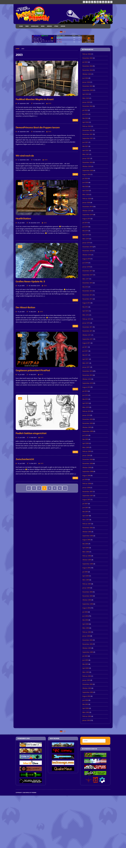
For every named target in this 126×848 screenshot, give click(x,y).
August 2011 (86, 343)
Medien (49, 26)
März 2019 (85, 239)
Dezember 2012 (87, 295)
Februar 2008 (86, 483)
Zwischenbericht (25, 459)
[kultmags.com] (63, 764)
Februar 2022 (86, 126)
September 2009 (87, 431)
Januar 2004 (86, 636)
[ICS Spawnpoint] (95, 756)
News (42, 26)
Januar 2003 (86, 680)
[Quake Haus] (63, 770)
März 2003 (85, 672)
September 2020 (87, 170)
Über (27, 26)
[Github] (111, 2)
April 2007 (85, 516)
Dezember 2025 (87, 58)
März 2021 (85, 154)
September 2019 (87, 215)
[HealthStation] (47, 214)
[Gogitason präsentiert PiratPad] (47, 366)
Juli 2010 (85, 391)
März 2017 (85, 279)
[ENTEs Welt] (31, 746)
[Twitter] (92, 2)
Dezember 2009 (87, 419)
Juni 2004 (85, 616)
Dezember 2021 (87, 130)
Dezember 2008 (87, 459)
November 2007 (87, 491)
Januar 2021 (86, 158)
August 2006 (86, 540)
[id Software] (95, 782)
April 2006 (85, 548)
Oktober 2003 (86, 648)
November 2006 (87, 528)
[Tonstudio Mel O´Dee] (31, 764)
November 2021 (87, 134)
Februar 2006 (86, 556)
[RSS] (84, 2)
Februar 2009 (86, 451)
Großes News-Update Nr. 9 (30, 281)
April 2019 (85, 235)
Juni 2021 (85, 142)
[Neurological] (31, 782)
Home (21, 26)
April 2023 (85, 94)
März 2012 (85, 315)
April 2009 (85, 443)
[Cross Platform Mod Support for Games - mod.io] (102, 782)
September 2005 (87, 564)
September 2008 (87, 471)
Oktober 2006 (86, 532)
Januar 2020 (86, 202)
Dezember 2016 (87, 283)
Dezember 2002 (87, 684)
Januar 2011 (86, 367)
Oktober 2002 (86, 688)
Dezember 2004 (87, 592)
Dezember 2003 (87, 640)
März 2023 (85, 98)
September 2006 (87, 536)
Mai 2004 (85, 620)
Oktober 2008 (86, 467)
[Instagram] (89, 2)
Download (34, 26)
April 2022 (85, 122)
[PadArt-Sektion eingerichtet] (47, 429)
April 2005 (85, 576)
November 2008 (87, 463)
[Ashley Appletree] (31, 752)
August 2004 (86, 608)
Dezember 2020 (87, 162)
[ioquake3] (89, 782)
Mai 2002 (85, 704)
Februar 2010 (86, 411)
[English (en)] (64, 32)
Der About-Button (25, 307)
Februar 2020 (86, 199)
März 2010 (85, 407)
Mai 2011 (85, 355)
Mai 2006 (85, 544)
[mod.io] (106, 2)
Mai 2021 (85, 146)
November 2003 (87, 644)
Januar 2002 (86, 720)
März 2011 (85, 363)
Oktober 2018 (86, 255)
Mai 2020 (85, 186)
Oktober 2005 (86, 560)
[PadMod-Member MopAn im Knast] (47, 95)
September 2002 (87, 692)
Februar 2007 (86, 524)
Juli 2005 (85, 572)
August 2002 (86, 696)
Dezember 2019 (87, 207)
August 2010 (86, 387)
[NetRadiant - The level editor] (95, 762)
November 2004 (87, 596)
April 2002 (85, 708)
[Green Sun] (31, 776)
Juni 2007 (85, 508)
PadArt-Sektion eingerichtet (31, 433)
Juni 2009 (85, 435)
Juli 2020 (85, 178)
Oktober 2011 (86, 335)
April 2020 (85, 190)
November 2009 (87, 423)
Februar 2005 (86, 584)
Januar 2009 (86, 455)
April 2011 (85, 359)
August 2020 (86, 174)
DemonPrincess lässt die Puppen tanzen (38, 127)
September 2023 (87, 90)
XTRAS (56, 26)
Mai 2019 (85, 231)
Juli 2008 (85, 479)
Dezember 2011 (87, 327)
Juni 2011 (85, 351)
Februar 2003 (86, 676)
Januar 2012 (86, 323)
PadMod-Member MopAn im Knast (35, 99)
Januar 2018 (86, 267)
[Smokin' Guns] (63, 746)
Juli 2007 (85, 504)
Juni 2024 (85, 78)
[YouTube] (97, 2)
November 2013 (87, 291)
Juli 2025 (85, 62)
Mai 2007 (85, 512)
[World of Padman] (63, 14)
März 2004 (85, 628)
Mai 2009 (85, 439)
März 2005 (85, 580)
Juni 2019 (85, 227)
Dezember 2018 (87, 247)
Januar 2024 (86, 82)
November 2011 (87, 331)
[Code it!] (31, 758)
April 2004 (85, 624)
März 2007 (85, 520)
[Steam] (95, 2)
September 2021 (87, 138)
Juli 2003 (85, 656)
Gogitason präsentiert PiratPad (33, 370)
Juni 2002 (85, 700)
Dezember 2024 (87, 66)
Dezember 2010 (87, 371)
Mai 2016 (85, 287)
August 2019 (86, 219)
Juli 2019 (85, 223)
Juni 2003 (85, 660)
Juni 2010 (85, 395)
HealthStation (23, 218)
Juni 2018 (85, 263)
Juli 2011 (85, 347)
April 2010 (85, 403)
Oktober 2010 (86, 379)
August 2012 (86, 303)
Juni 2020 (85, 182)
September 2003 (87, 652)
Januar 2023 (86, 102)
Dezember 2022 (87, 106)
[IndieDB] (103, 2)
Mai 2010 (85, 399)
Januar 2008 (86, 488)
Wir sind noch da (25, 155)
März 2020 (85, 194)
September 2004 (87, 604)
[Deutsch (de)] (61, 32)
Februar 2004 (86, 632)
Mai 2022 (85, 118)
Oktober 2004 (86, 600)
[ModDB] (100, 2)
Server (63, 26)
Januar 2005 (86, 588)
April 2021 (85, 150)
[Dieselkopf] (31, 770)
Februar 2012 (86, 319)
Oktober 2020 (86, 166)
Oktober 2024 (86, 74)
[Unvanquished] (63, 758)
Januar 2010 (86, 415)
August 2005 (86, 568)
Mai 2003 (85, 664)
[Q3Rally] (63, 752)
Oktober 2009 (86, 427)
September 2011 (87, 339)
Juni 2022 (85, 114)
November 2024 (87, 70)
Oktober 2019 (86, 211)
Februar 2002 (86, 716)
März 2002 (85, 712)
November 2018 (87, 251)
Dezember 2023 (87, 86)
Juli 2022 (85, 110)
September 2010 (87, 383)
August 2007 (86, 499)
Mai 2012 (85, 307)
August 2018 (86, 259)
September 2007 (87, 496)
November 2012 (87, 299)
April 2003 (85, 668)
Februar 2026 (86, 54)
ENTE (49, 103)
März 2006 (85, 552)
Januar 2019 (86, 243)
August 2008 (86, 475)
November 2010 (87, 375)
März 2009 (85, 447)
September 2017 (87, 275)
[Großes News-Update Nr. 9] (47, 277)
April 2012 (85, 311)
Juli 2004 (85, 612)
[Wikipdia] (108, 2)
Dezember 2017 (87, 271)
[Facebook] (86, 2)
